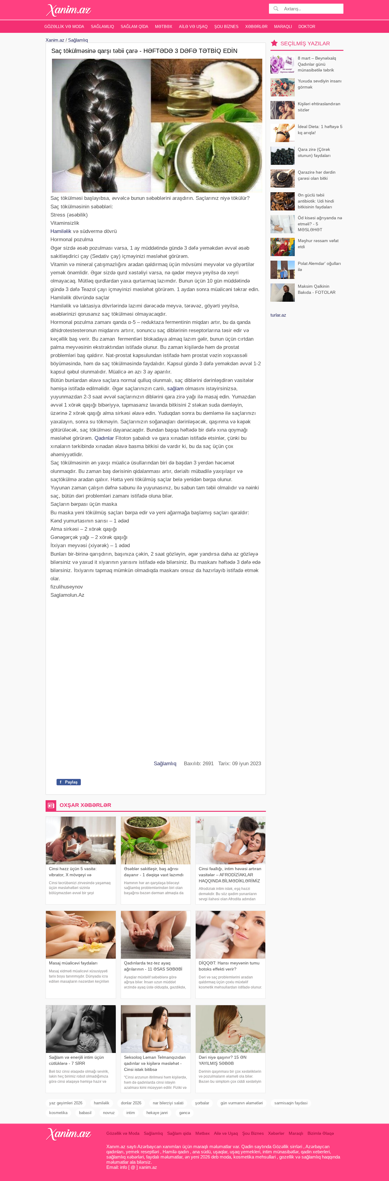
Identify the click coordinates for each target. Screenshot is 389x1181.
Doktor (306, 26)
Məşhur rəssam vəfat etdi (318, 243)
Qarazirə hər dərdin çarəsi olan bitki (317, 175)
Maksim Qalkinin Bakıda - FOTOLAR (317, 289)
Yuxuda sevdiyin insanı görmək (320, 83)
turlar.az (278, 315)
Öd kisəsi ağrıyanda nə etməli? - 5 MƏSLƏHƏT (320, 223)
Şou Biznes (226, 26)
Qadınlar (104, 438)
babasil (85, 1112)
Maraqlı (283, 26)
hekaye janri (157, 1112)
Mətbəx (163, 26)
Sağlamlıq (102, 26)
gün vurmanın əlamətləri (242, 1103)
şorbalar (202, 1103)
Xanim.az (55, 40)
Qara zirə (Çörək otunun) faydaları (314, 152)
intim (130, 1112)
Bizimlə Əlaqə (321, 1133)
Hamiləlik (60, 231)
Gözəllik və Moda (64, 26)
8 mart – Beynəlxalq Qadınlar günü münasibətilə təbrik (317, 64)
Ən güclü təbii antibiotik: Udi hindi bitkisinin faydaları (316, 201)
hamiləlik (101, 1103)
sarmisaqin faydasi (291, 1103)
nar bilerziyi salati (168, 1103)
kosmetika (58, 1112)
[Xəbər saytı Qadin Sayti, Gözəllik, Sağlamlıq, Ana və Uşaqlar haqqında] (69, 10)
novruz (109, 1112)
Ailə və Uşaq (193, 26)
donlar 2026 (131, 1103)
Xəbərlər (256, 26)
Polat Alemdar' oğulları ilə (319, 266)
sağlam (175, 388)
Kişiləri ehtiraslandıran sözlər (319, 106)
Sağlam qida (134, 26)
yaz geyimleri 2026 (65, 1103)
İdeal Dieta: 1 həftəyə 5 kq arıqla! (320, 129)
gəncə (184, 1112)
